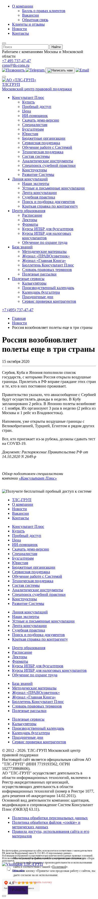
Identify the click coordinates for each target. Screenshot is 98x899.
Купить (28, 102)
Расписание (32, 215)
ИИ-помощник (35, 115)
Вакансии (30, 15)
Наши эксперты (35, 183)
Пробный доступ (36, 106)
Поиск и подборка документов (48, 202)
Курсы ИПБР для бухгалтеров (47, 229)
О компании (22, 6)
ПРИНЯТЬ (18, 890)
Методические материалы (44, 251)
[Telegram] (35, 70)
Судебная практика (38, 197)
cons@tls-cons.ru (15, 65)
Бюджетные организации (43, 138)
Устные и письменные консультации (53, 188)
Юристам (30, 134)
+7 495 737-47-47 (16, 61)
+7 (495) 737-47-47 (17, 310)
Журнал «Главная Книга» (44, 260)
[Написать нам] (60, 70)
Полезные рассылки (39, 274)
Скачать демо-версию (40, 120)
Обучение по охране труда (44, 242)
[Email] (82, 70)
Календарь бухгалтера (41, 292)
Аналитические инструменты (47, 161)
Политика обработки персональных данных (50, 818)
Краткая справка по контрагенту (50, 206)
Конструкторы (34, 170)
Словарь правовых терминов (47, 269)
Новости (19, 29)
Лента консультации (39, 192)
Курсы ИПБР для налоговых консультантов (46, 235)
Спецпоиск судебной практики (49, 165)
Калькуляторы (34, 283)
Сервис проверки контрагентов (49, 301)
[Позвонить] (14, 70)
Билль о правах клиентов (43, 11)
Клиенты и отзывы (28, 24)
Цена (26, 111)
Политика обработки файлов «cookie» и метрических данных (46, 824)
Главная (19, 318)
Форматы (30, 224)
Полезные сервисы (28, 279)
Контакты (20, 33)
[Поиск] (4, 43)
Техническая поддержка (42, 152)
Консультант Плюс (28, 97)
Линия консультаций (30, 179)
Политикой (59, 867)
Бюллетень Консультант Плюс (48, 265)
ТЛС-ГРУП (21, 500)
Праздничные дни (37, 297)
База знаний (22, 247)
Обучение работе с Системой (47, 147)
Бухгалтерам (33, 129)
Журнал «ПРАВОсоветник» (46, 256)
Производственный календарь (48, 288)
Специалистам (34, 125)
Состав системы (36, 156)
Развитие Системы (38, 174)
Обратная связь (35, 20)
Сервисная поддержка (41, 143)
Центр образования (28, 211)
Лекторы (29, 220)
